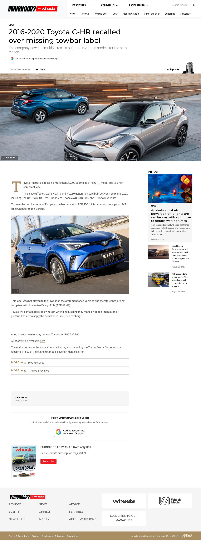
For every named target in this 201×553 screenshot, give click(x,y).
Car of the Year (152, 13)
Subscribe (170, 13)
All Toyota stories (34, 362)
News (72, 13)
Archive (45, 519)
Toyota (26, 182)
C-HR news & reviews (36, 370)
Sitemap (60, 536)
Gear (115, 13)
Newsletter (185, 13)
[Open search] (194, 5)
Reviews (85, 13)
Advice (74, 504)
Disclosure (47, 536)
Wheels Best (101, 13)
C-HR (97, 182)
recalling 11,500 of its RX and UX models (34, 351)
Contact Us (72, 536)
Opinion (45, 511)
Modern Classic (131, 13)
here (42, 340)
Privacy (36, 536)
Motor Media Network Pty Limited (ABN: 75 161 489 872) (156, 536)
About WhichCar (82, 519)
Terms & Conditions (19, 536)
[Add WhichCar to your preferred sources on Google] (70, 432)
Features (76, 511)
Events (14, 511)
